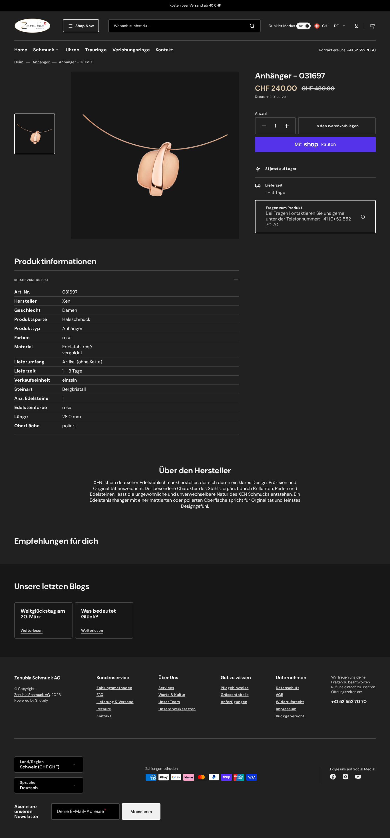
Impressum (286, 709)
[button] (356, 26)
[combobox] (184, 25)
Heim (18, 62)
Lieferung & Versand (115, 701)
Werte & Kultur (171, 694)
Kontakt (104, 716)
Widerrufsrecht (290, 701)
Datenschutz (287, 688)
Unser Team (169, 701)
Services (166, 688)
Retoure (104, 709)
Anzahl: (261, 113)
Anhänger (41, 62)
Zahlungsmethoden (114, 688)
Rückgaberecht (290, 716)
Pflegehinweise (235, 688)
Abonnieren (141, 811)
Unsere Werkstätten (177, 709)
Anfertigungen (234, 701)
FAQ (100, 694)
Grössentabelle (235, 694)
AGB (279, 694)
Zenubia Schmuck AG (32, 694)
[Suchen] (253, 26)
